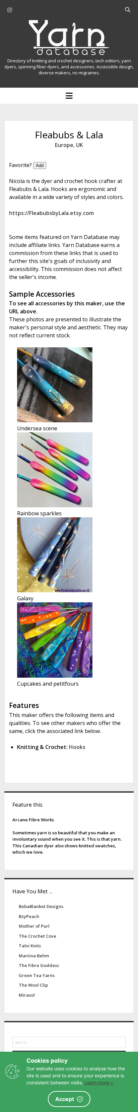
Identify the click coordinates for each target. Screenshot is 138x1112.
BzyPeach (29, 916)
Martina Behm (34, 956)
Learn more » (98, 1082)
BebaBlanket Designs (41, 906)
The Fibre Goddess (39, 965)
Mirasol (27, 995)
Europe (64, 145)
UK (79, 145)
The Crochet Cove (37, 936)
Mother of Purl (34, 926)
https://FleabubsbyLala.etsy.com (51, 213)
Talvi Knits (30, 946)
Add (40, 165)
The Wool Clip (33, 985)
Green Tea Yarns (37, 975)
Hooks (77, 747)
